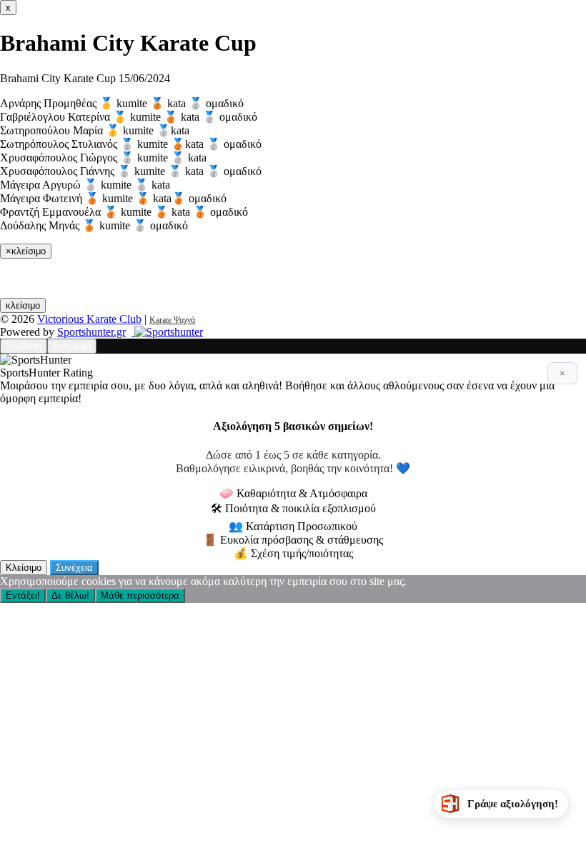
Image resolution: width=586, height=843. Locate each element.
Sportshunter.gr (91, 332)
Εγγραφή (72, 346)
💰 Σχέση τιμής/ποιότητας (293, 553)
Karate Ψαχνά (172, 320)
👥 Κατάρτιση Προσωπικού (293, 526)
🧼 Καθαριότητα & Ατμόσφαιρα (293, 493)
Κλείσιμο (23, 567)
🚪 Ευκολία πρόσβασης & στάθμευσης (293, 540)
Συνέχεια (74, 567)
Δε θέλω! (70, 595)
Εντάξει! (23, 595)
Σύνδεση (23, 346)
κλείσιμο (23, 305)
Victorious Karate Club (89, 319)
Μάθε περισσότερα (140, 595)
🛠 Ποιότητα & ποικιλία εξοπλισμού (293, 508)
